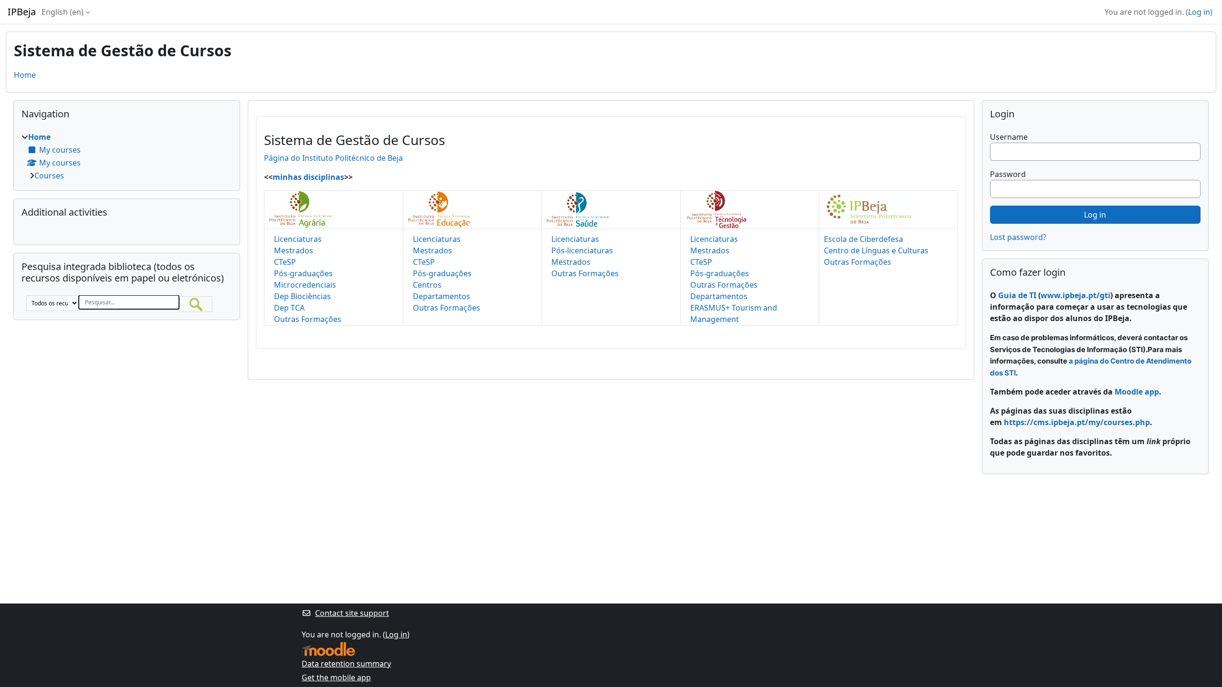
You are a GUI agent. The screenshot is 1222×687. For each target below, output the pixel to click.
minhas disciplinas (308, 177)
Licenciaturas (298, 239)
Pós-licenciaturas (582, 250)
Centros (427, 285)
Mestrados (293, 250)
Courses (49, 175)
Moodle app (1137, 391)
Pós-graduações (303, 273)
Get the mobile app (336, 677)
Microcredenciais (305, 285)
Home (25, 75)
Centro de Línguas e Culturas (876, 250)
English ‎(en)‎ (63, 12)
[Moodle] (328, 649)
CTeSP (285, 262)
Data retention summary (346, 663)
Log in (1199, 12)
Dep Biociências (302, 296)
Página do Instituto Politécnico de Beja (333, 158)
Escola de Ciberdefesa (863, 239)
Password (1008, 174)
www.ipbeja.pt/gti (1075, 295)
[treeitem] (126, 156)
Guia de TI (1017, 295)
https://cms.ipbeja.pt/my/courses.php (1077, 422)
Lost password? (1018, 237)
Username (1009, 137)
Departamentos (441, 296)
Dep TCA (289, 307)
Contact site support (352, 613)
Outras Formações (307, 319)
